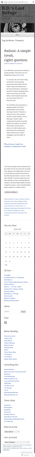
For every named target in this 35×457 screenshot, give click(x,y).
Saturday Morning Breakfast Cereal (14, 419)
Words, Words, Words (10, 359)
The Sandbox (8, 357)
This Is (6, 390)
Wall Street (14, 213)
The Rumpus (8, 354)
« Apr (5, 265)
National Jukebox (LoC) (11, 379)
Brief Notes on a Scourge (11, 293)
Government (7, 201)
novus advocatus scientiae (11, 381)
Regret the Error (8, 345)
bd (21, 63)
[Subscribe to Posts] (5, 323)
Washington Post (22, 213)
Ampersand (7, 405)
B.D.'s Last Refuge (13, 10)
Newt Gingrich (21, 208)
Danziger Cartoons (9, 414)
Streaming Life (8, 296)
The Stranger (8, 388)
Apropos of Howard (9, 298)
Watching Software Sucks (11, 300)
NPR (26, 208)
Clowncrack (7, 412)
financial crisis (11, 206)
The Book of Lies (9, 385)
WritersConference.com (11, 395)
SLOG (6, 350)
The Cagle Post (8, 421)
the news (21, 75)
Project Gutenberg (9, 343)
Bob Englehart (8, 407)
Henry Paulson (19, 206)
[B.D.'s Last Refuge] (17, 27)
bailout (12, 203)
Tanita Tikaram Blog (10, 352)
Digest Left (7, 374)
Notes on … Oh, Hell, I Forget (12, 287)
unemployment (7, 213)
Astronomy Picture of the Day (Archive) (15, 372)
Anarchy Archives (9, 369)
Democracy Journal (9, 336)
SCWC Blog (7, 383)
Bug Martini (7, 410)
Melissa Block (14, 208)
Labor (12, 201)
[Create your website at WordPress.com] (17, 2)
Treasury (22, 210)
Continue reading (11, 192)
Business (11, 199)
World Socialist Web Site (11, 392)
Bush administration (19, 203)
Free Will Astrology (9, 376)
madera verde (8, 338)
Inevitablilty (7, 275)
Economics (22, 199)
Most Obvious (8, 280)
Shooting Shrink (8, 347)
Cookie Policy (6, 449)
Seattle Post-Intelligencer (13, 210)
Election (27, 199)
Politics (16, 201)
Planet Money (8, 340)
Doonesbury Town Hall (10, 417)
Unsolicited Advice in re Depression (14, 277)
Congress (16, 199)
